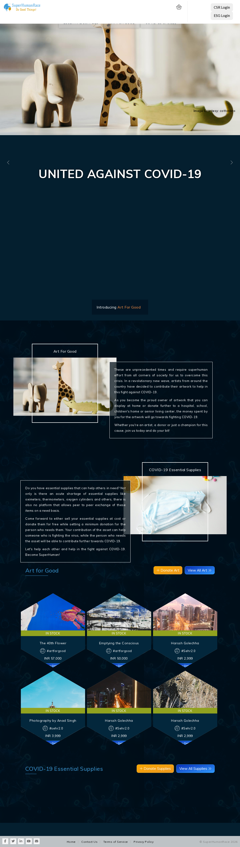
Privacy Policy (144, 841)
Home (71, 841)
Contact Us (89, 841)
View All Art (198, 570)
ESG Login (222, 15)
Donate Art (169, 570)
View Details (53, 665)
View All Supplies (193, 768)
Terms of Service (115, 841)
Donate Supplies (157, 768)
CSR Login (222, 7)
